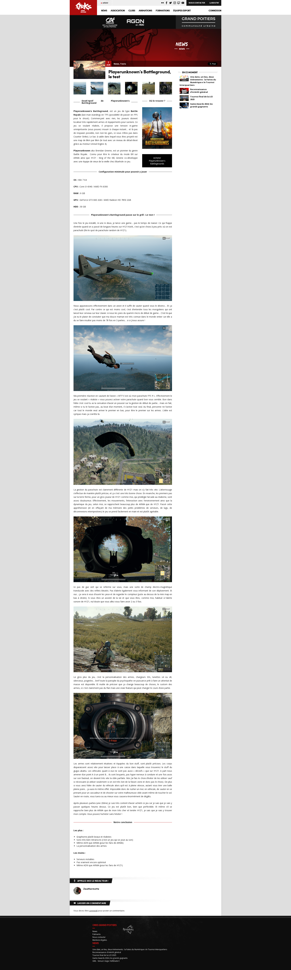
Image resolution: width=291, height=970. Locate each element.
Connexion (215, 10)
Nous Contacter (197, 3)
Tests (123, 63)
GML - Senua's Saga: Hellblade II (105, 961)
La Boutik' (214, 3)
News (104, 10)
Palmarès (96, 934)
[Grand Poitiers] (198, 22)
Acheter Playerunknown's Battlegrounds (157, 160)
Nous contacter (99, 937)
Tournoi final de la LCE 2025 (201, 98)
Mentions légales (99, 940)
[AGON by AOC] (135, 22)
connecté (93, 910)
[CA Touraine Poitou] (110, 22)
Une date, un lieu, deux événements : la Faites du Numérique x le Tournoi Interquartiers (198, 80)
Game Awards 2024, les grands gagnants (201, 105)
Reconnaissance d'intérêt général (199, 90)
